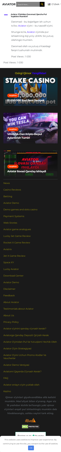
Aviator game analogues (17, 229)
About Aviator (11, 302)
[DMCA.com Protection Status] (30, 427)
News (6, 183)
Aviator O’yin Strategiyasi (17, 348)
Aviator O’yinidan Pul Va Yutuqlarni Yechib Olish (30, 341)
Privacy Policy (11, 322)
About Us (8, 315)
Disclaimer (9, 289)
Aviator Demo (11, 203)
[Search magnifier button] (42, 4)
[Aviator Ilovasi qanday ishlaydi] (30, 163)
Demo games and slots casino (20, 209)
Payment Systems (13, 216)
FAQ (5, 378)
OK (31, 448)
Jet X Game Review (14, 256)
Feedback (9, 295)
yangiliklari (39, 73)
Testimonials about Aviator (18, 308)
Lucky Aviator (11, 269)
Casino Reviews (12, 189)
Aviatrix (7, 249)
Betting (7, 196)
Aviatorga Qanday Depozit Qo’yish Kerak (26, 335)
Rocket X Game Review (16, 242)
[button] (30, 15)
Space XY (8, 262)
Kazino (7, 391)
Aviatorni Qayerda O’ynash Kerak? (22, 371)
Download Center (13, 275)
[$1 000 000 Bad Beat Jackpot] (30, 91)
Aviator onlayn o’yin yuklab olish (21, 384)
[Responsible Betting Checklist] (30, 420)
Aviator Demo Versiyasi (16, 365)
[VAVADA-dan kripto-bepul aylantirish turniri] (30, 128)
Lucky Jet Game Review (17, 236)
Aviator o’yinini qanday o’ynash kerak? (24, 328)
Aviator (22, 25)
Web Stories (10, 222)
